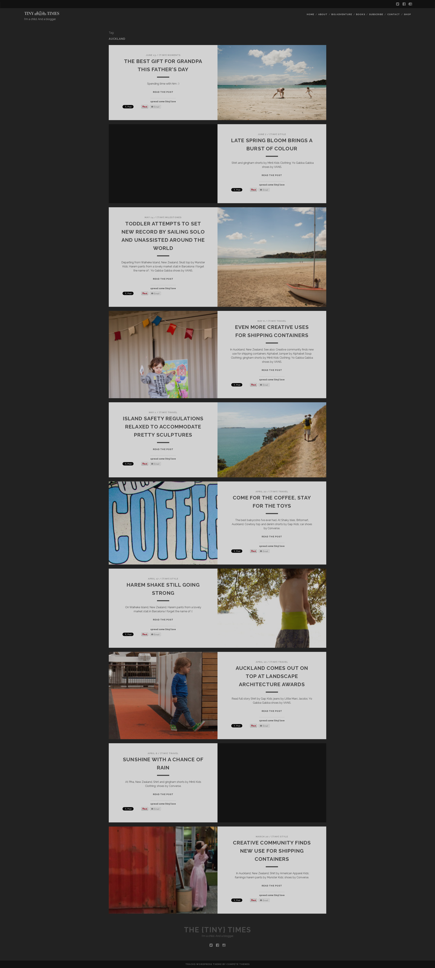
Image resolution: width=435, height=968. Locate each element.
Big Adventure (341, 14)
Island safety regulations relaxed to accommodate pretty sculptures (163, 427)
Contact (393, 14)
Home (310, 14)
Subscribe (376, 14)
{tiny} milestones (169, 217)
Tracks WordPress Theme (203, 964)
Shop (407, 14)
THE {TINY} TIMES (217, 930)
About (322, 14)
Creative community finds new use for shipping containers (272, 851)
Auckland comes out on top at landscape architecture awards (272, 676)
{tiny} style (277, 134)
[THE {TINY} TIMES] (41, 14)
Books (360, 14)
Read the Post (163, 92)
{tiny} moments (169, 55)
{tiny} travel (277, 321)
